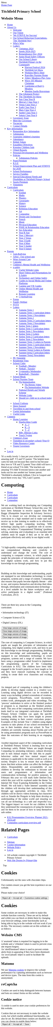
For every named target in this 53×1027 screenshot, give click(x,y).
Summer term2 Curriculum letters (34, 352)
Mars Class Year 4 (27, 110)
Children (11, 416)
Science (22, 206)
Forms (16, 299)
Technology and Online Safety (33, 278)
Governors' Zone (21, 118)
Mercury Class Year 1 (29, 102)
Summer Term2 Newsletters (32, 355)
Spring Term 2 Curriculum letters (34, 336)
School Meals (19, 376)
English (22, 192)
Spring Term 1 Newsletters (31, 331)
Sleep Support (19, 406)
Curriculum (12, 187)
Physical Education (28, 224)
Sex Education (25, 230)
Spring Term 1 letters (28, 326)
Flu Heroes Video (33, 384)
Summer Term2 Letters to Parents (34, 350)
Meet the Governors (22, 120)
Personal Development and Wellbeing (30, 152)
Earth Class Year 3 (27, 107)
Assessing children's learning (26, 136)
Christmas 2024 (26, 48)
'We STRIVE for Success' (25, 35)
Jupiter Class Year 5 (28, 112)
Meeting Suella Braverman (37, 91)
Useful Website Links (29, 270)
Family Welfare (20, 302)
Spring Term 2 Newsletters (31, 339)
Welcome (17, 30)
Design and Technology (30, 216)
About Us (11, 27)
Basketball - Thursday (29, 374)
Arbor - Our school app (24, 256)
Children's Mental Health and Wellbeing (31, 264)
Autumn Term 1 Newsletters (32, 315)
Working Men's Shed (34, 72)
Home (10, 24)
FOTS (16, 304)
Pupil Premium (20, 160)
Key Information (15, 128)
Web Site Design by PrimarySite (22, 860)
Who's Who (18, 43)
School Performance (22, 171)
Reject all (6, 898)
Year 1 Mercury (26, 235)
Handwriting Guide (28, 422)
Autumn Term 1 (26, 310)
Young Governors (21, 446)
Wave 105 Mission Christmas (33, 82)
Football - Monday (27, 366)
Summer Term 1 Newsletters (32, 347)
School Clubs (19, 363)
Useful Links (19, 414)
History (22, 203)
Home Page (6, 5)
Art (20, 211)
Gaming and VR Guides (30, 286)
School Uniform (20, 403)
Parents (10, 251)
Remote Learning (27, 294)
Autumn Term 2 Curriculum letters (35, 320)
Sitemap (11, 842)
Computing (24, 214)
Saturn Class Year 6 (28, 115)
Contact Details (20, 126)
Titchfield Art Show (34, 70)
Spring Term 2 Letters (29, 334)
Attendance (18, 139)
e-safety (16, 267)
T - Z (27, 430)
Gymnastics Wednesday (30, 371)
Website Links (25, 395)
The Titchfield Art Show (30, 96)
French (22, 219)
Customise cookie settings (36, 898)
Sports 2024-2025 (27, 51)
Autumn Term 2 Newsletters (32, 323)
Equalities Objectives (23, 144)
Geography (24, 200)
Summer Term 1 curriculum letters (34, 344)
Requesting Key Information (26, 131)
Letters (16, 307)
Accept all (17, 898)
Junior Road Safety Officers (32, 56)
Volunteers (18, 184)
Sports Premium (20, 182)
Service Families (20, 174)
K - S (27, 427)
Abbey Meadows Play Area (37, 78)
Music (22, 222)
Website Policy (14, 847)
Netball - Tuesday (27, 368)
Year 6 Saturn (25, 248)
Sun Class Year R (27, 99)
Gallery (16, 46)
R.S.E (16, 163)
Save (27, 1024)
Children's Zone (20, 438)
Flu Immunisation (27, 382)
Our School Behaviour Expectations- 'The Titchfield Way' (30, 39)
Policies (16, 155)
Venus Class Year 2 (28, 104)
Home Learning (20, 419)
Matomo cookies (16, 970)
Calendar (17, 262)
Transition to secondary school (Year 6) (31, 440)
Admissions (18, 134)
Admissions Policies (28, 158)
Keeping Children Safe (23, 147)
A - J (27, 424)
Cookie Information (16, 844)
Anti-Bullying (19, 254)
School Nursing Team (23, 379)
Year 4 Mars (24, 243)
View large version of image (14, 628)
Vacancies (17, 123)
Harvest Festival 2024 (35, 67)
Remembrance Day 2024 (30, 54)
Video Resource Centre (24, 443)
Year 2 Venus (25, 238)
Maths (22, 195)
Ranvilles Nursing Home (36, 75)
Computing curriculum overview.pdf (24, 822)
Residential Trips (21, 360)
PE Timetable (19, 358)
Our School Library (28, 59)
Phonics (22, 198)
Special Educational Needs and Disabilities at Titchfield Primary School (31, 178)
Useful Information (22, 411)
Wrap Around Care (22, 259)
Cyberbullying (25, 296)
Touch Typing (25, 435)
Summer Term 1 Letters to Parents (34, 342)
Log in (10, 451)
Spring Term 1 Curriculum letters (34, 328)
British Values (19, 142)
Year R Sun (24, 232)
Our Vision (18, 32)
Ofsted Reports (20, 150)
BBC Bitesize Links (28, 432)
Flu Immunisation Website (37, 387)
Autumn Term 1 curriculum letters (34, 312)
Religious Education (28, 208)
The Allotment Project (29, 94)
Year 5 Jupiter (25, 246)
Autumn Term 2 (26, 318)
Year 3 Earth (24, 240)
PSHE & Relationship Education (34, 227)
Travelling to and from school (26, 408)
